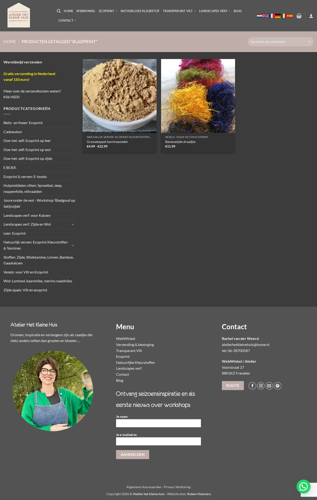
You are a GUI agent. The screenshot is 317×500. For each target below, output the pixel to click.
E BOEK (9, 167)
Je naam (122, 416)
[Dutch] (260, 15)
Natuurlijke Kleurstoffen (135, 362)
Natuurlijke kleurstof (140, 11)
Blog (238, 11)
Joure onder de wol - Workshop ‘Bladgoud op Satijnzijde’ (39, 203)
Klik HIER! (11, 97)
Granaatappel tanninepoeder (107, 142)
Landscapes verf (213, 11)
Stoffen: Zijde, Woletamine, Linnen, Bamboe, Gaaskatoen (38, 260)
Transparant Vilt (178, 11)
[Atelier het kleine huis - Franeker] (26, 15)
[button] (59, 11)
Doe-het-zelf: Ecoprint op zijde (27, 158)
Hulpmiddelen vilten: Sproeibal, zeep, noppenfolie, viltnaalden (32, 188)
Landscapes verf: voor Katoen (27, 215)
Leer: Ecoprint (14, 233)
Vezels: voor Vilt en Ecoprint (25, 272)
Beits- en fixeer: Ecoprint (23, 122)
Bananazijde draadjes (180, 142)
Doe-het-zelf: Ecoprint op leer (27, 140)
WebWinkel (85, 11)
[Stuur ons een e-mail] (269, 386)
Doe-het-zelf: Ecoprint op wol (27, 149)
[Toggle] (73, 224)
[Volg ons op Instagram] (261, 386)
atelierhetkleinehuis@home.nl (245, 344)
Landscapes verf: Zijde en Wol (27, 224)
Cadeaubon (12, 131)
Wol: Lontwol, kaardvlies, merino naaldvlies (37, 281)
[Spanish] (290, 15)
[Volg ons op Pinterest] (277, 386)
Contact (65, 20)
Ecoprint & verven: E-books (25, 176)
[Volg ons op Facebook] (252, 386)
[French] (272, 15)
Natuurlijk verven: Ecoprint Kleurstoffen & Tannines (35, 245)
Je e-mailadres (126, 435)
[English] (266, 15)
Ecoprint (106, 11)
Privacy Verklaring (177, 487)
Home (68, 11)
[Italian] (284, 15)
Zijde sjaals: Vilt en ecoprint (25, 290)
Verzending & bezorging (135, 344)
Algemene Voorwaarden (143, 487)
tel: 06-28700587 (236, 350)
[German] (278, 15)
